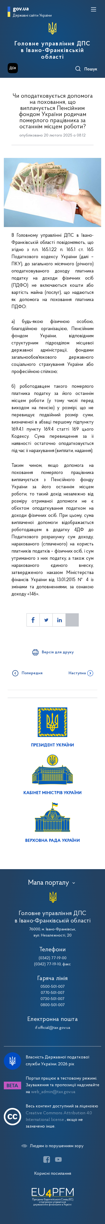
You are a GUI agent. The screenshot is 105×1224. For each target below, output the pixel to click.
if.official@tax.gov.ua (52, 1028)
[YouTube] (58, 1159)
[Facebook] (46, 1159)
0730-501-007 (52, 999)
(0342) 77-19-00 (53, 958)
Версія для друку (58, 652)
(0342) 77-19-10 (47, 964)
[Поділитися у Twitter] (46, 620)
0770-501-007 (52, 993)
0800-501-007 (53, 1005)
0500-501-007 (53, 987)
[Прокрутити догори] (96, 1196)
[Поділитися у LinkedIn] (59, 620)
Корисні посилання (52, 1173)
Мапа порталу (48, 882)
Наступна (77, 673)
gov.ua (21, 9)
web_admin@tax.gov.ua (53, 1092)
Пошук (90, 69)
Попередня (32, 673)
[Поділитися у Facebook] (33, 620)
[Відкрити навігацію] (93, 9)
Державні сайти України (32, 16)
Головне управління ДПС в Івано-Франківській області (52, 50)
